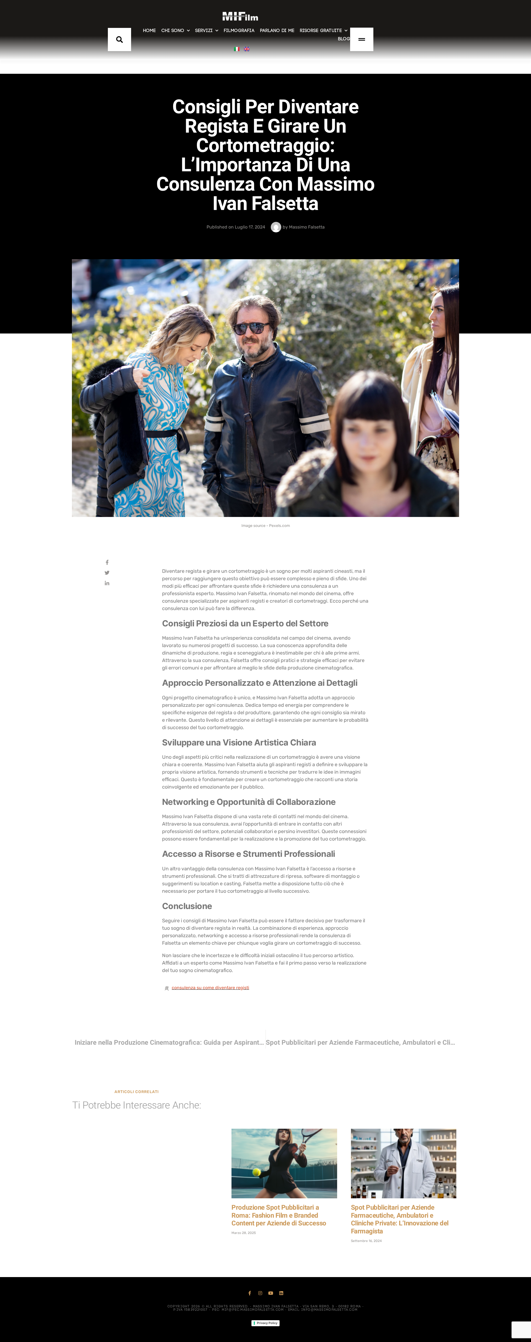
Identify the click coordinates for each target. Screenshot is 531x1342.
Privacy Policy (267, 1323)
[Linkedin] (281, 1293)
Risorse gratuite (321, 30)
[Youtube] (271, 1293)
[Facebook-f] (250, 1293)
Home (149, 30)
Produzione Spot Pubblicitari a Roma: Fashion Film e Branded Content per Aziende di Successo (278, 1215)
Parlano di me (277, 30)
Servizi (204, 30)
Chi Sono (172, 30)
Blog (344, 38)
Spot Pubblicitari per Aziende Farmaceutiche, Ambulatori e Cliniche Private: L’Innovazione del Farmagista (400, 1219)
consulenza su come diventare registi (210, 987)
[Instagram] (260, 1293)
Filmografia (239, 30)
